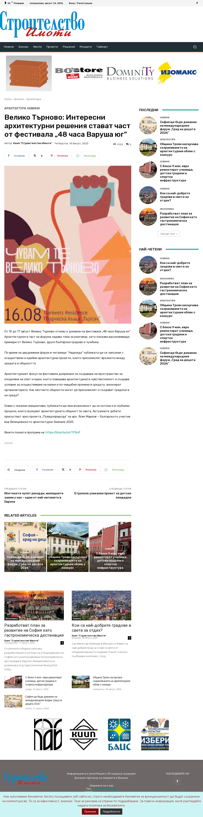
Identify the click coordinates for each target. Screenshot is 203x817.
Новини (33, 108)
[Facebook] (197, 3)
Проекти (19, 99)
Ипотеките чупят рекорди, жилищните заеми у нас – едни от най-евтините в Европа (33, 497)
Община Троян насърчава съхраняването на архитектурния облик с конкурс (68, 562)
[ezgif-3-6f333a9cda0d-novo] (29, 73)
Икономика (12, 618)
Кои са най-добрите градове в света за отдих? (101, 628)
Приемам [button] (90, 811)
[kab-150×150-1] (48, 734)
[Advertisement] (142, 24)
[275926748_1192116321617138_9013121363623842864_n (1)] (84, 734)
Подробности (111, 811)
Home (7, 99)
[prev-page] (6, 578)
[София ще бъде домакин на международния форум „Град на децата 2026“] (25, 547)
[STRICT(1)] (177, 73)
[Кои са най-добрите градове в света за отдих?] (101, 605)
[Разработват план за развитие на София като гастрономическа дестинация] (34, 605)
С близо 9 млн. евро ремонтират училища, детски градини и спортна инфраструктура (110, 561)
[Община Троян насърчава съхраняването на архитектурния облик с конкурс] (68, 547)
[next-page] (13, 578)
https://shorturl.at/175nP (63, 432)
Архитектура (33, 99)
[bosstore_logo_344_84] (79, 73)
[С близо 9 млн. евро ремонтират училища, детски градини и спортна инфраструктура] (13, 682)
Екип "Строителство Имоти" (32, 143)
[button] (194, 47)
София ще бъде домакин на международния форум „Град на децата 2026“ (25, 562)
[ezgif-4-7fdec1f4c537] (155, 734)
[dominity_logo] (130, 73)
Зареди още (167, 233)
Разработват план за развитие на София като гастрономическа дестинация (34, 630)
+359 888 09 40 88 (105, 788)
